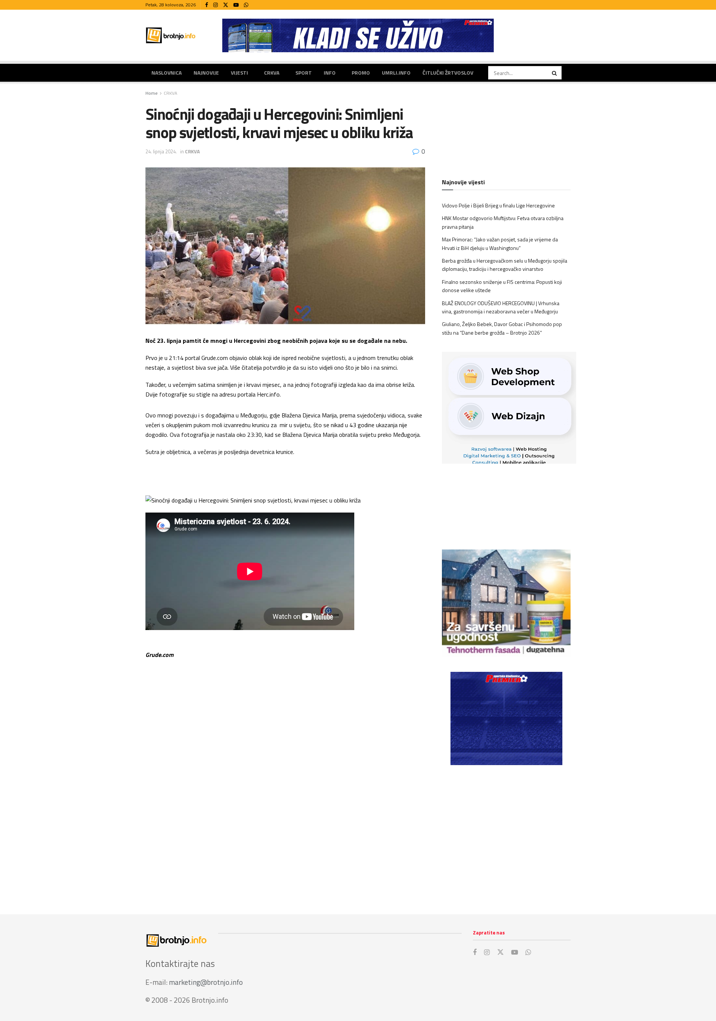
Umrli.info (396, 72)
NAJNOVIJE (206, 72)
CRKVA (271, 72)
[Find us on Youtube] (236, 5)
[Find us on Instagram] (215, 5)
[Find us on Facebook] (206, 5)
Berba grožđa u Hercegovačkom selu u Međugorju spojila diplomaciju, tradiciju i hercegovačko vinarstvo (504, 265)
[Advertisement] (506, 832)
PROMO (361, 72)
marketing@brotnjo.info (206, 982)
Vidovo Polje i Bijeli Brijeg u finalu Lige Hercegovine (498, 205)
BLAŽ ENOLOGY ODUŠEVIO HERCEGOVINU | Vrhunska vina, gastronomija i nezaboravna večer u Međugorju (500, 307)
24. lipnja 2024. (161, 151)
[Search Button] (555, 72)
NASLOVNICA (166, 72)
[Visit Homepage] (170, 35)
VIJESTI (239, 72)
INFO (330, 72)
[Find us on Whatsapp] (246, 5)
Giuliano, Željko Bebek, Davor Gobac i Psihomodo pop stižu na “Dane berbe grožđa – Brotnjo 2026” (502, 328)
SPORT (303, 72)
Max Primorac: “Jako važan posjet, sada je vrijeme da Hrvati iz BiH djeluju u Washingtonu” (500, 243)
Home (151, 93)
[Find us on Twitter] (225, 5)
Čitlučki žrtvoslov (448, 72)
